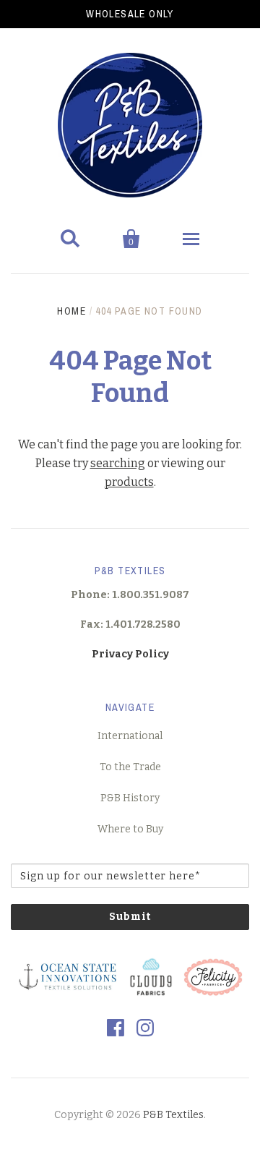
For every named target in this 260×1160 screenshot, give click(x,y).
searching (117, 463)
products (129, 482)
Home (71, 310)
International (130, 736)
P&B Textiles (173, 1115)
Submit (130, 916)
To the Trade (130, 767)
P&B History (130, 798)
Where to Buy (130, 829)
